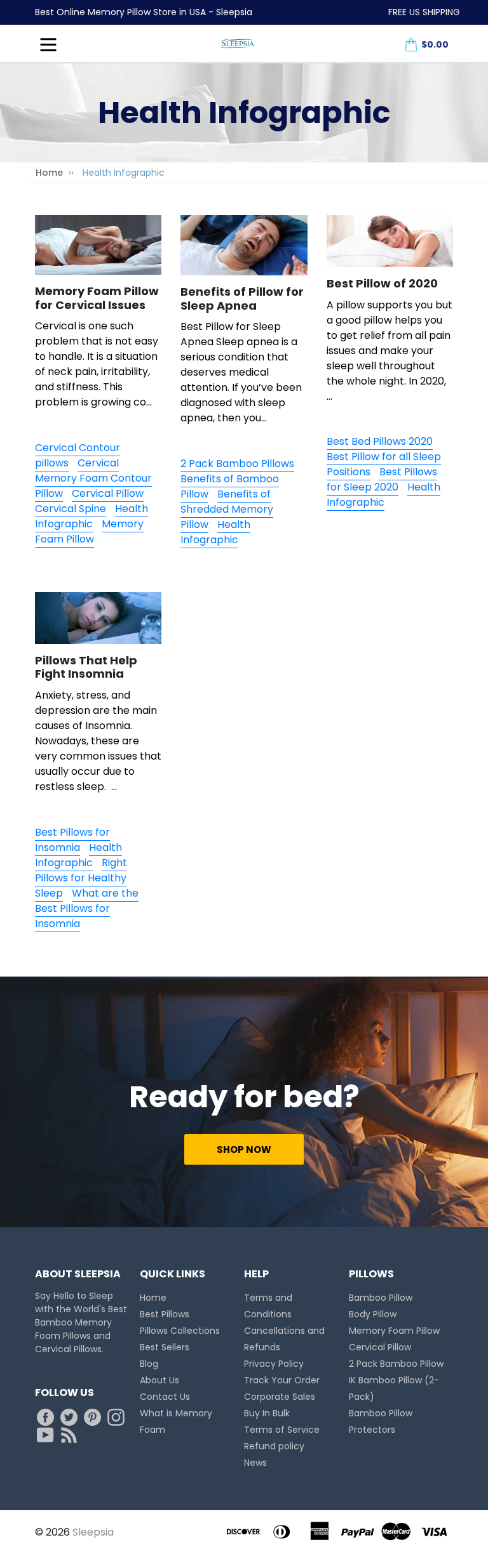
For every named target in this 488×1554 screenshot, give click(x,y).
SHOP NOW (244, 1149)
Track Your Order (282, 1380)
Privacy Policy (274, 1363)
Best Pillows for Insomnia (72, 840)
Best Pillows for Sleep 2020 (382, 479)
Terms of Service (282, 1429)
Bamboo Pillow (380, 1297)
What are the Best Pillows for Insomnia (87, 908)
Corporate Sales (279, 1396)
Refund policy (274, 1446)
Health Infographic (91, 516)
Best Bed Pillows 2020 (380, 441)
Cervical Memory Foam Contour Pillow (93, 478)
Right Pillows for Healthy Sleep (81, 877)
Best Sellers (164, 1347)
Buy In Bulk (267, 1413)
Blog (149, 1363)
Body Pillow (372, 1314)
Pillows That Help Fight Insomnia (86, 667)
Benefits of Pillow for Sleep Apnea (242, 298)
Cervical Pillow (108, 493)
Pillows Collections (180, 1330)
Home (49, 172)
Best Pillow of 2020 (382, 283)
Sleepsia (93, 1532)
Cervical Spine (70, 508)
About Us (159, 1380)
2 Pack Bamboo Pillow (396, 1363)
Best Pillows (164, 1314)
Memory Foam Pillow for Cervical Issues (97, 298)
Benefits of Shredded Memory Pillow (226, 509)
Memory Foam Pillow (89, 531)
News (255, 1462)
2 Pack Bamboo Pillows (237, 463)
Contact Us (165, 1396)
